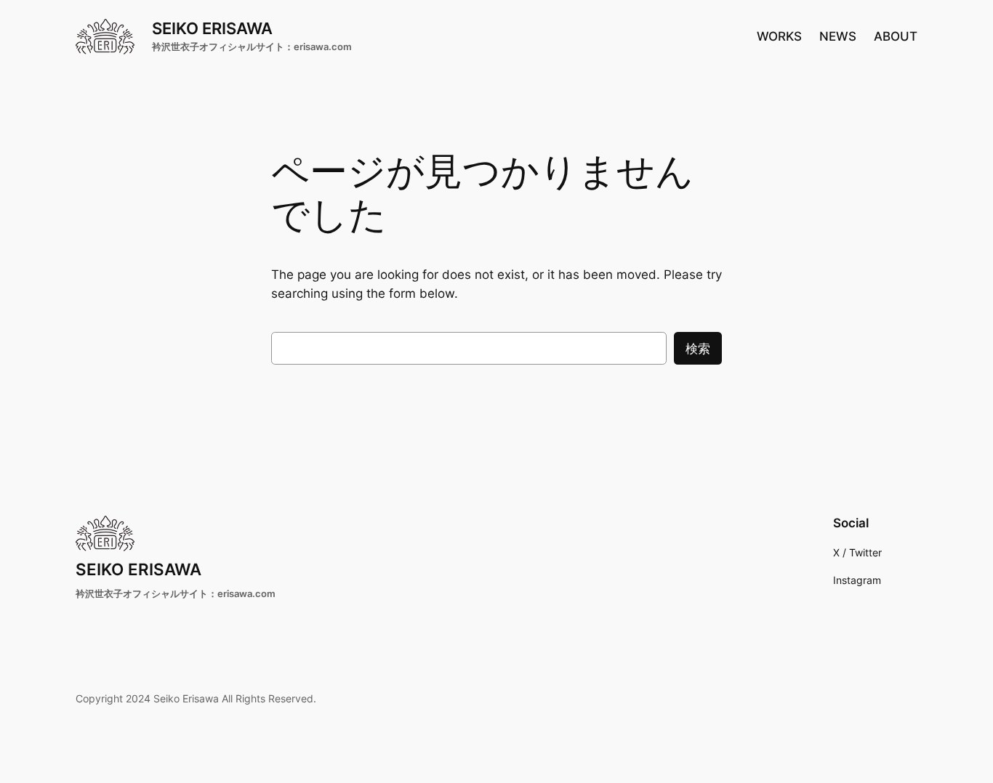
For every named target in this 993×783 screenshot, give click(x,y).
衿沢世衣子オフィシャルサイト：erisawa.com (252, 46)
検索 (698, 348)
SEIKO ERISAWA (212, 28)
